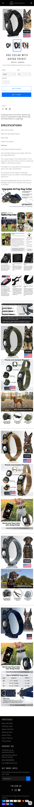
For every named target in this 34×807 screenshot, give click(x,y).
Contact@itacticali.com (9, 763)
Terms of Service (7, 738)
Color (3, 70)
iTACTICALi (9, 796)
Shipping (14, 65)
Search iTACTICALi (8, 729)
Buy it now (16, 94)
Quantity (4, 78)
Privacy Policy (6, 741)
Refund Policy (6, 735)
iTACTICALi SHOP (7, 726)
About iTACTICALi (7, 723)
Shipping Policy (7, 732)
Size (18, 70)
